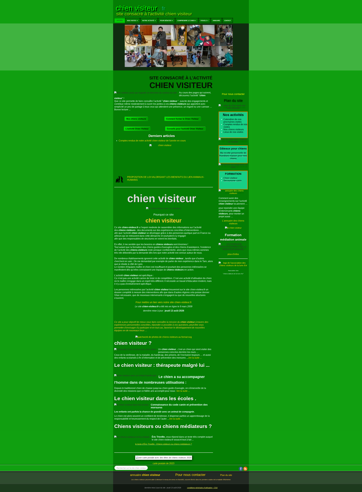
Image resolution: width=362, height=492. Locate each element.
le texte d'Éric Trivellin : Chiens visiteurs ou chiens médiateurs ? (163, 444)
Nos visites (132, 20)
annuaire (145, 474)
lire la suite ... (195, 358)
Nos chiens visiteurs (136, 119)
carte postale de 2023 (163, 463)
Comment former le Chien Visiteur (182, 119)
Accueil (120, 20)
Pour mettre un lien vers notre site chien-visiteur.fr (164, 302)
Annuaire (216, 20)
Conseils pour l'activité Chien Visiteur (185, 129)
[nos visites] (163, 158)
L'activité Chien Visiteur (137, 129)
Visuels (204, 20)
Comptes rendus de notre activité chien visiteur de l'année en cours (152, 140)
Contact (227, 20)
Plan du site (226, 475)
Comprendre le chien (186, 20)
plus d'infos (233, 254)
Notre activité (149, 20)
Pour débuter (166, 20)
